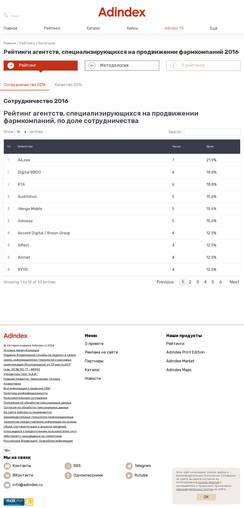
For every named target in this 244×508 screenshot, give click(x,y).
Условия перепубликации (21, 350)
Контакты (22, 465)
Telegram (143, 465)
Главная (10, 43)
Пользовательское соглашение (25, 398)
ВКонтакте (23, 475)
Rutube (141, 475)
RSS (77, 465)
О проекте (94, 343)
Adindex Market (180, 361)
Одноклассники (88, 475)
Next (234, 282)
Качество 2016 (68, 84)
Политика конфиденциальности (26, 393)
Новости (93, 378)
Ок (206, 497)
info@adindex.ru (28, 484)
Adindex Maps (178, 370)
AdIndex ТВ (173, 28)
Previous (165, 282)
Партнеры (94, 361)
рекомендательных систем (194, 489)
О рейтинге (193, 65)
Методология (114, 65)
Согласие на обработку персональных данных (36, 407)
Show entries (23, 131)
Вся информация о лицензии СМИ (27, 388)
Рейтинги (27, 43)
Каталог (92, 370)
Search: (175, 132)
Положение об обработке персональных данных (37, 402)
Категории (46, 43)
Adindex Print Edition (185, 352)
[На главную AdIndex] (122, 12)
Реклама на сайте (101, 352)
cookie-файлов (208, 482)
